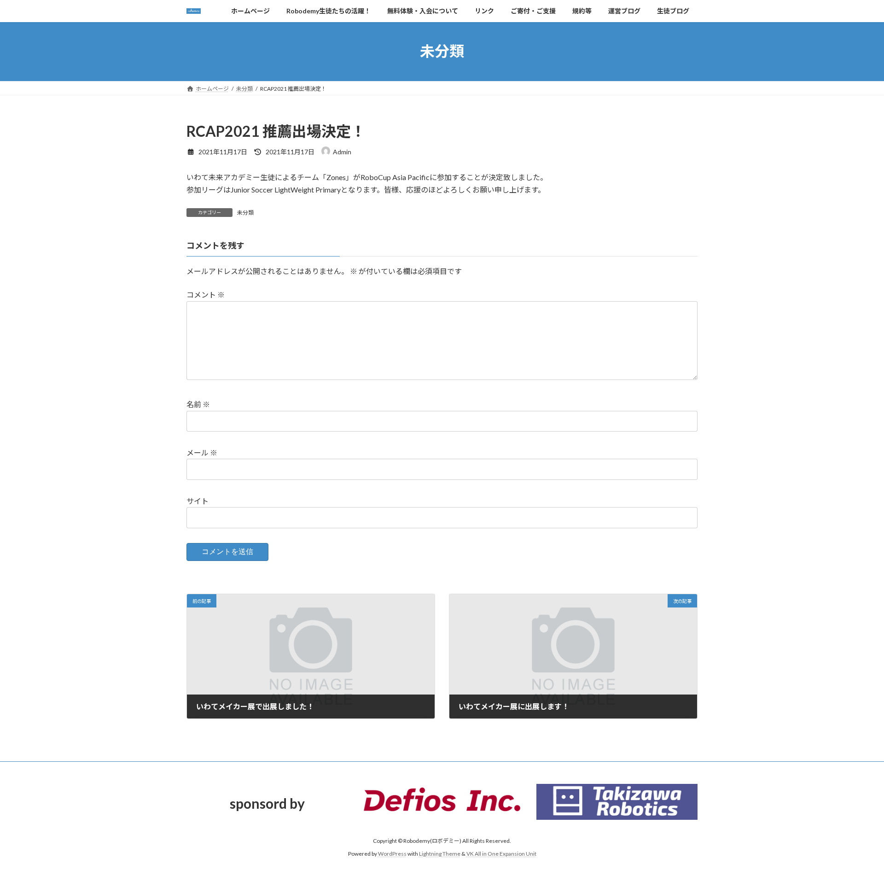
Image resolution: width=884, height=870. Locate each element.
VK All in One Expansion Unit (501, 853)
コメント (205, 294)
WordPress (392, 853)
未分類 (245, 212)
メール (201, 452)
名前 (198, 404)
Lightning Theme (439, 853)
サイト (197, 500)
